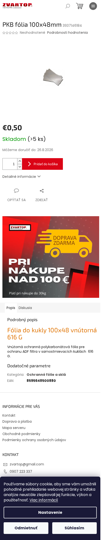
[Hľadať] (68, 6)
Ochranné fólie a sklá (46, 374)
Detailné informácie (19, 176)
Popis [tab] (11, 307)
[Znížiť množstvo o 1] (19, 167)
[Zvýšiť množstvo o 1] (19, 161)
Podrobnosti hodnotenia (67, 32)
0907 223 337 (21, 471)
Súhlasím (74, 528)
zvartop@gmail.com (27, 464)
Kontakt (8, 415)
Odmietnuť (26, 528)
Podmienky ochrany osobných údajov (34, 439)
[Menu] (93, 6)
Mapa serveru (13, 427)
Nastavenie (50, 512)
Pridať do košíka (46, 164)
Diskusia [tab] (25, 307)
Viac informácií (44, 500)
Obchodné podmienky (21, 433)
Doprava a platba (17, 421)
